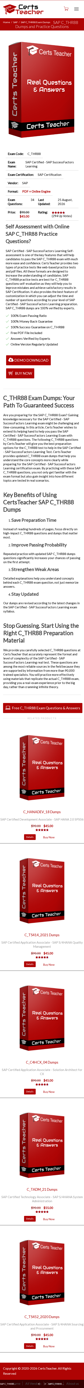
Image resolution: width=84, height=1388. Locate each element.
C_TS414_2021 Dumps (42, 935)
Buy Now (23, 373)
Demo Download (31, 360)
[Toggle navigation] (76, 9)
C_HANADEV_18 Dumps (42, 812)
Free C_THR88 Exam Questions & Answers (45, 708)
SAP (15, 22)
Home (6, 22)
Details (30, 837)
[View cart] (66, 8)
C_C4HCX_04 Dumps (42, 1062)
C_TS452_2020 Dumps (42, 1317)
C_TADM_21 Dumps (42, 1189)
